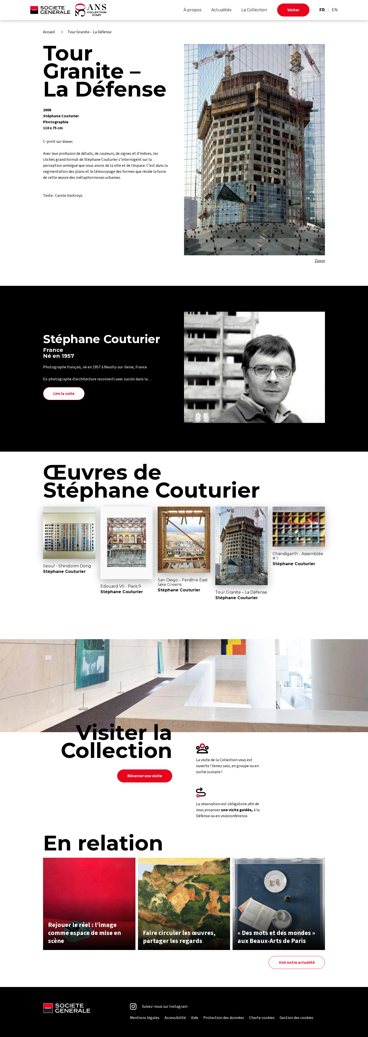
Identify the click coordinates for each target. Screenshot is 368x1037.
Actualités (221, 10)
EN (335, 10)
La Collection (254, 10)
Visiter (293, 10)
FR (322, 10)
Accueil (49, 32)
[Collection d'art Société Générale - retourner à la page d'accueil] (68, 10)
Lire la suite (63, 393)
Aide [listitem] (194, 1017)
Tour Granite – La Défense (89, 32)
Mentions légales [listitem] (144, 1017)
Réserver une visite (144, 776)
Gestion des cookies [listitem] (296, 1017)
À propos (192, 10)
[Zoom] (254, 149)
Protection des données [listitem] (223, 1017)
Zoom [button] (320, 261)
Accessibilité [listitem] (175, 1017)
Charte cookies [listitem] (262, 1017)
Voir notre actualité (297, 962)
